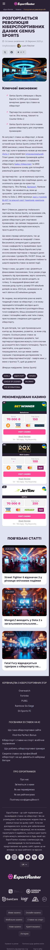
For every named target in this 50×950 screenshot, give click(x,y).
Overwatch (24, 690)
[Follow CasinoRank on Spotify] (34, 857)
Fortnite (24, 695)
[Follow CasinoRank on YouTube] (28, 857)
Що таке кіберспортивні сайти (24, 730)
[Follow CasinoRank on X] (21, 857)
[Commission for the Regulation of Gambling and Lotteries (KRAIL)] (15, 891)
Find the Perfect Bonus (24, 735)
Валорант (31, 186)
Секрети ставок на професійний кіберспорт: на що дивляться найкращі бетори (23, 757)
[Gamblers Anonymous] (35, 899)
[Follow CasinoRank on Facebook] (8, 857)
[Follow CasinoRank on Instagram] (14, 857)
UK (23, 864)
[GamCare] (10, 899)
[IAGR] (24, 899)
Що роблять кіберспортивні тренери (24, 748)
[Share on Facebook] (11, 52)
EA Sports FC (24, 710)
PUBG (24, 700)
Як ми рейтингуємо (24, 794)
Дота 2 (5, 154)
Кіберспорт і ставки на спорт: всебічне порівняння (23, 742)
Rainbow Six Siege (24, 705)
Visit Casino (24, 432)
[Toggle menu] (4, 3)
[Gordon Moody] (33, 891)
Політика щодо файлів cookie (33, 944)
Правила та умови (11, 944)
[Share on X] (5, 52)
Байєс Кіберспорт (23, 164)
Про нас (24, 779)
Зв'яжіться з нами (24, 784)
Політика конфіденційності (24, 799)
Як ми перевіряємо (24, 789)
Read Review (24, 436)
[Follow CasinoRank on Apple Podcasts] (41, 857)
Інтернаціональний (34, 154)
